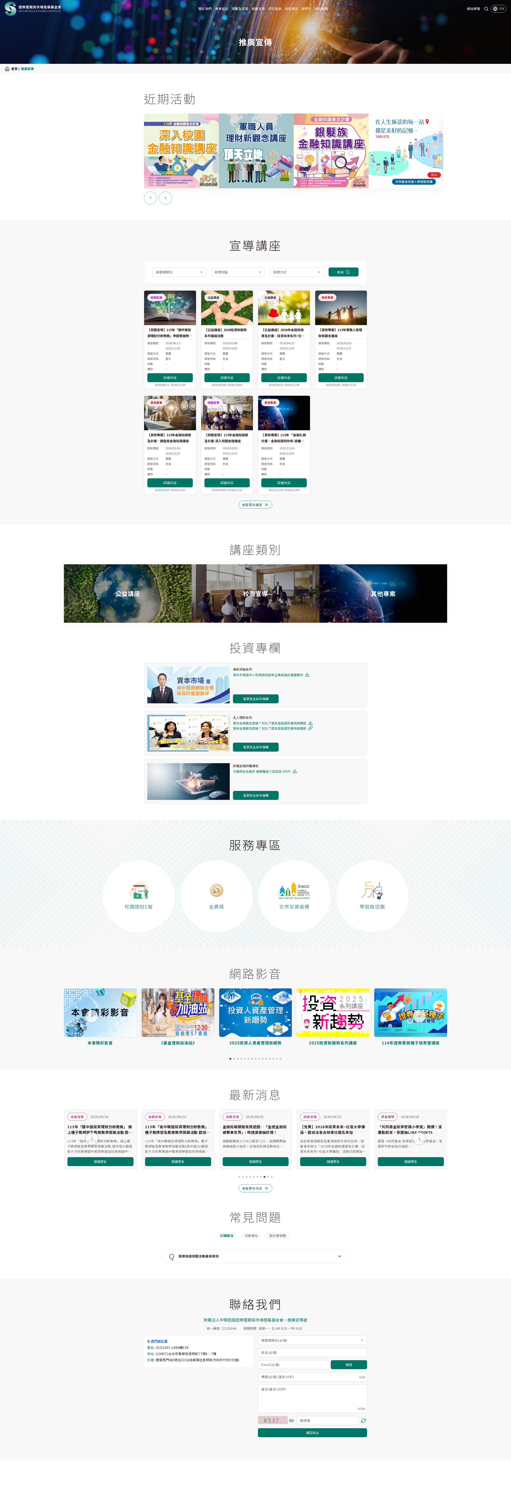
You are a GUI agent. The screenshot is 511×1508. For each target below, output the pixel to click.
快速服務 (321, 8)
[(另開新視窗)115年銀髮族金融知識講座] (256, 150)
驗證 (349, 1364)
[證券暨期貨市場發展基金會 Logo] (33, 9)
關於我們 (205, 8)
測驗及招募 (240, 8)
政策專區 (291, 8)
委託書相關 (277, 1235)
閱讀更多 (100, 1161)
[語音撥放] (291, 1420)
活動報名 (251, 1235)
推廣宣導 (258, 8)
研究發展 (275, 8)
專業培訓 (221, 8)
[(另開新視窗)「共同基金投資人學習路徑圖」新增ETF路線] (331, 150)
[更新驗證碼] (363, 1420)
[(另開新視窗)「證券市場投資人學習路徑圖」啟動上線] (405, 150)
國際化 (306, 8)
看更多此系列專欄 (256, 698)
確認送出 (312, 1432)
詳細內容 (170, 377)
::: (1, 9)
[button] (230, 1059)
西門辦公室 (159, 1341)
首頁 (14, 68)
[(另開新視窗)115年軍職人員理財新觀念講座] (181, 150)
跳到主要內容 (10, 3)
